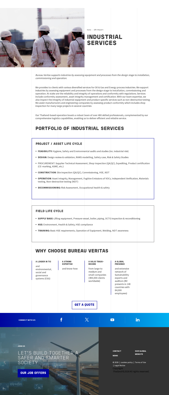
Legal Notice (119, 365)
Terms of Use (140, 362)
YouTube (112, 320)
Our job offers (33, 373)
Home (89, 30)
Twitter (87, 320)
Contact (117, 351)
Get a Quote (84, 305)
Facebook (61, 320)
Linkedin (138, 320)
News (115, 355)
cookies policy (127, 362)
